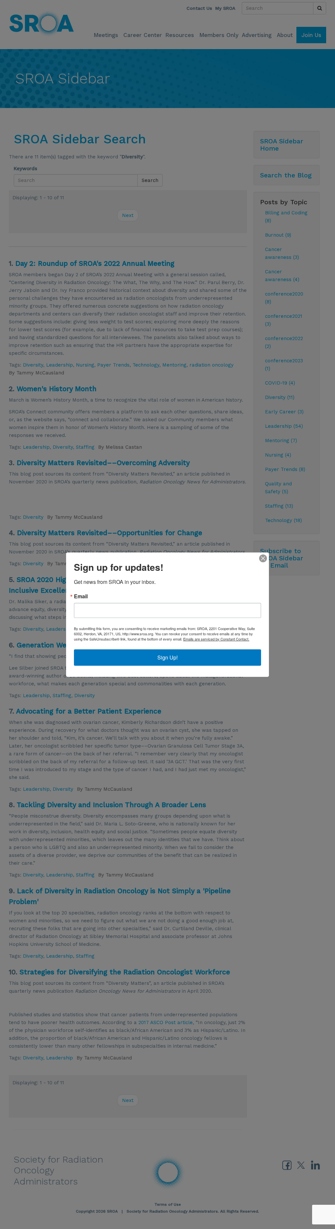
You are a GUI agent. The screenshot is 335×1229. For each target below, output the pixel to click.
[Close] (263, 558)
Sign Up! (167, 657)
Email (81, 596)
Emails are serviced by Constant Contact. (216, 639)
